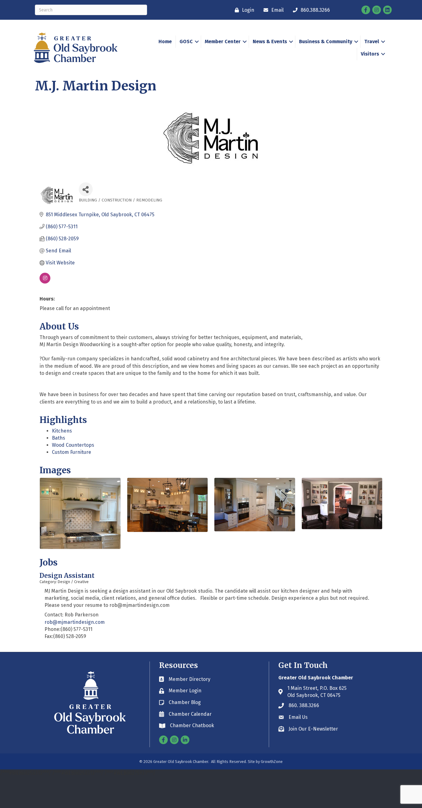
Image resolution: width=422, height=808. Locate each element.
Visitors (370, 54)
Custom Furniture (71, 452)
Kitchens (62, 431)
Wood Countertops (73, 445)
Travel (371, 41)
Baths (58, 438)
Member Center (223, 41)
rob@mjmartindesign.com (74, 622)
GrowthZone (272, 761)
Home (165, 41)
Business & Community (325, 41)
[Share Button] (86, 189)
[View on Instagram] (45, 282)
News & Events (270, 41)
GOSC (186, 41)
